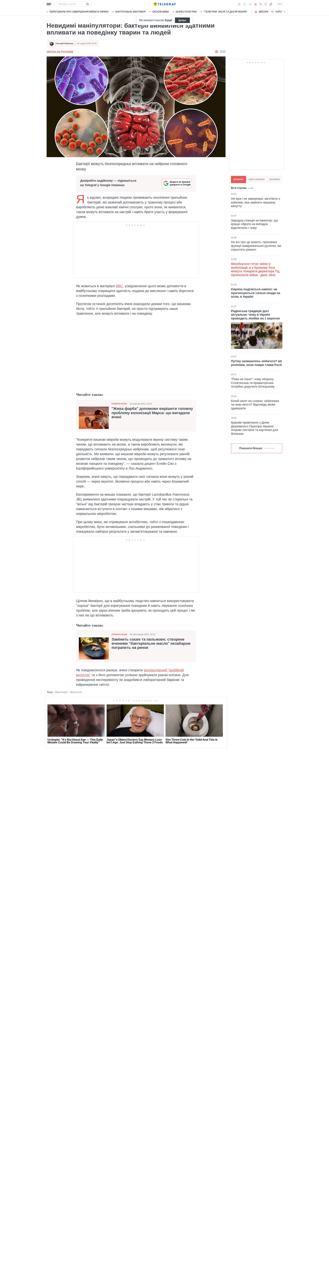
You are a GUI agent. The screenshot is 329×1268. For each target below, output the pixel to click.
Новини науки (119, 404)
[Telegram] (250, 4)
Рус (280, 4)
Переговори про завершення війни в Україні (79, 11)
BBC (119, 286)
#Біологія (76, 692)
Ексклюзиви (161, 11)
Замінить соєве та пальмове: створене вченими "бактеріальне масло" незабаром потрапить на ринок (151, 643)
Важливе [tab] (274, 179)
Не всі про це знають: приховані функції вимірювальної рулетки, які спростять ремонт (256, 245)
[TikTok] (270, 4)
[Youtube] (255, 4)
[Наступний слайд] (284, 11)
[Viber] (244, 4)
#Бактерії (61, 692)
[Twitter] (260, 4)
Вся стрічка (239, 187)
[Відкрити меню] (49, 4)
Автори (263, 11)
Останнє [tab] (238, 179)
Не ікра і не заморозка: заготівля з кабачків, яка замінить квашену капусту (255, 202)
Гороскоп (282, 11)
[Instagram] (265, 4)
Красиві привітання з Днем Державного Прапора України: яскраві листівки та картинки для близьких (254, 428)
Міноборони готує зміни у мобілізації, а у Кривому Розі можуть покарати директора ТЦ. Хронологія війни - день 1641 (255, 269)
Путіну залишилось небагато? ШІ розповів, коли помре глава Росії (256, 363)
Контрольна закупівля (130, 11)
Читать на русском (60, 51)
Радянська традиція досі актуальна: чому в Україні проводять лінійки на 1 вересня (255, 314)
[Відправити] (87, 4)
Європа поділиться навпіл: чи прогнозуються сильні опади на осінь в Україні (255, 293)
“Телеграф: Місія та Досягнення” (225, 11)
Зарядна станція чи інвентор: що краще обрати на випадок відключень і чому (254, 224)
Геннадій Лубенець (65, 43)
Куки (168, 20)
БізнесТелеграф (186, 11)
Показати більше (250, 448)
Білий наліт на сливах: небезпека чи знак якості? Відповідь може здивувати (255, 404)
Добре (182, 20)
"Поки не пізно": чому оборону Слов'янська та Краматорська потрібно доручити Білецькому (253, 382)
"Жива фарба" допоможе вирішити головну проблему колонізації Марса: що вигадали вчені (152, 413)
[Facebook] (239, 4)
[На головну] (164, 4)
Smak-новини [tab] (256, 179)
